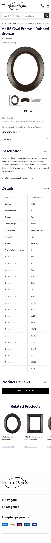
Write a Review (7, 38)
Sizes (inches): (11, 132)
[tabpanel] (12, 436)
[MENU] (3, 5)
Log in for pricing (9, 42)
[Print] (31, 111)
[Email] (25, 111)
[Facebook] (20, 111)
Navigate (10, 500)
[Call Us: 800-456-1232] (42, 6)
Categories (11, 507)
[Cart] (48, 6)
